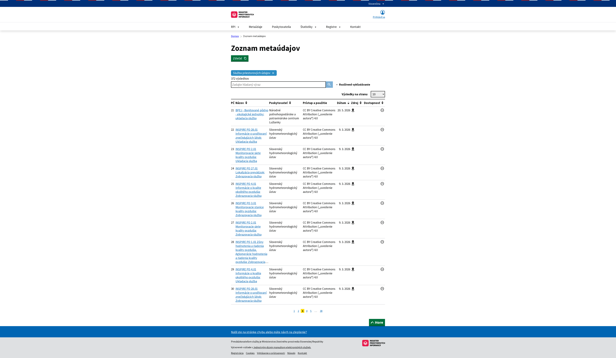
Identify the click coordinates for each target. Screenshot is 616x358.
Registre (331, 27)
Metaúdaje (255, 27)
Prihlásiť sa (379, 17)
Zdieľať (238, 58)
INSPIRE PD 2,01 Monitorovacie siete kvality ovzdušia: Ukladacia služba (248, 155)
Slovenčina (374, 3)
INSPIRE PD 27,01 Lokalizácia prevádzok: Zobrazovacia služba (250, 172)
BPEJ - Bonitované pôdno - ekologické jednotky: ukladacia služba (251, 114)
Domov (235, 36)
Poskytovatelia (281, 27)
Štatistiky (306, 27)
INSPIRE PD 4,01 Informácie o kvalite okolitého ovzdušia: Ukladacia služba (248, 275)
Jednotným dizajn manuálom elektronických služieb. (282, 347)
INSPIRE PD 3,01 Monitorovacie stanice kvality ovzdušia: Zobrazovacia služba (249, 209)
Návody (291, 353)
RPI (233, 27)
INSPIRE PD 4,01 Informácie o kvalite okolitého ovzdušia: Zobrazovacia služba (248, 190)
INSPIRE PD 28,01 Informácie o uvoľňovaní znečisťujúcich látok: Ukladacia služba (251, 136)
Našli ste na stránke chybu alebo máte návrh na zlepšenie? (269, 332)
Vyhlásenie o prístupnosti (271, 353)
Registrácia (237, 353)
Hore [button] (379, 322)
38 (321, 311)
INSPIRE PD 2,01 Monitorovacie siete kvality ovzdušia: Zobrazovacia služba (248, 228)
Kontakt (355, 27)
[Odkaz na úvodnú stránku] (242, 14)
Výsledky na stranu (355, 94)
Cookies (250, 353)
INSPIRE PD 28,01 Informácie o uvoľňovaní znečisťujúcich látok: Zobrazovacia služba (251, 295)
